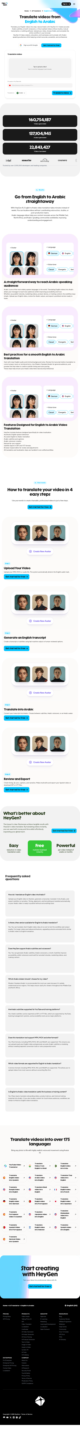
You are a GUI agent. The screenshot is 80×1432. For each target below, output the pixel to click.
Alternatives (25, 1365)
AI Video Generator (28, 1332)
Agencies (43, 1316)
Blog (60, 1316)
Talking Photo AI (27, 1319)
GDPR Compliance (27, 1383)
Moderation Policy (27, 1381)
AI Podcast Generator (28, 1339)
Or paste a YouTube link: (14, 81)
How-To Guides (64, 1332)
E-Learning (43, 1319)
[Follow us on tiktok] (20, 1417)
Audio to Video (26, 1347)
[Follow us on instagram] (16, 1417)
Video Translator (27, 1324)
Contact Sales (7, 1368)
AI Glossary (62, 1339)
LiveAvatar (25, 1329)
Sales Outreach (45, 1329)
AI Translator (36, 11)
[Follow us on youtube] (7, 1417)
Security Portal (26, 1371)
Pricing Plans (7, 1316)
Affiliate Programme (65, 1322)
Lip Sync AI (25, 1350)
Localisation (25, 1327)
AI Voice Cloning (27, 1337)
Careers (24, 1363)
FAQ (60, 1337)
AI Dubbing (25, 1355)
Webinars (62, 1324)
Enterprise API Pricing (9, 1365)
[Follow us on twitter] (10, 1417)
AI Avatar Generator (28, 1334)
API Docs (62, 1334)
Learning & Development (48, 1324)
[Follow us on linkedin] (13, 1417)
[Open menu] (74, 4)
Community (62, 1329)
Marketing (43, 1322)
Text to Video (26, 1342)
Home (26, 11)
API (23, 1322)
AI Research (25, 1368)
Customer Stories (64, 1319)
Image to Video (26, 1345)
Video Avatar (26, 1316)
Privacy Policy (26, 1376)
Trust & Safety (26, 1373)
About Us (24, 1360)
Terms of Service (27, 1378)
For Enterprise (7, 1360)
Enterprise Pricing (8, 1363)
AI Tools (24, 1352)
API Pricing (6, 1319)
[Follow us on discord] (4, 1417)
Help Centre (63, 1327)
